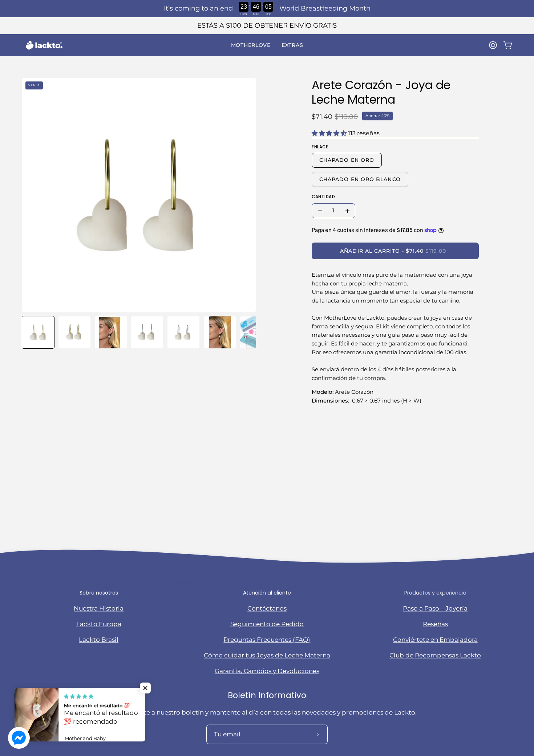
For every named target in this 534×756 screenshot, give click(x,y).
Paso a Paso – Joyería (435, 608)
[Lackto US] (43, 45)
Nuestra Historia (99, 608)
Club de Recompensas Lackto (435, 655)
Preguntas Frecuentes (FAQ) (266, 639)
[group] (267, 25)
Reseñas (435, 624)
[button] (251, 45)
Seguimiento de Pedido (267, 624)
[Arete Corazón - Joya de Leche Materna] (38, 332)
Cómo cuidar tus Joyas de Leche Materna (267, 655)
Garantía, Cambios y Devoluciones (267, 671)
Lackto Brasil (98, 639)
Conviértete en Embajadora (435, 639)
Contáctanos (267, 608)
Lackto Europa (98, 624)
